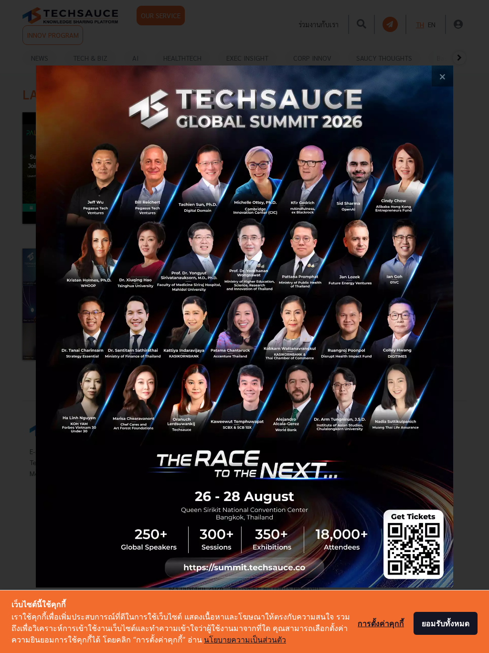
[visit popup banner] (244, 326)
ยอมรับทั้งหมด (445, 623)
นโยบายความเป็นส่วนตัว (245, 639)
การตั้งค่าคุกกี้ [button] (381, 623)
